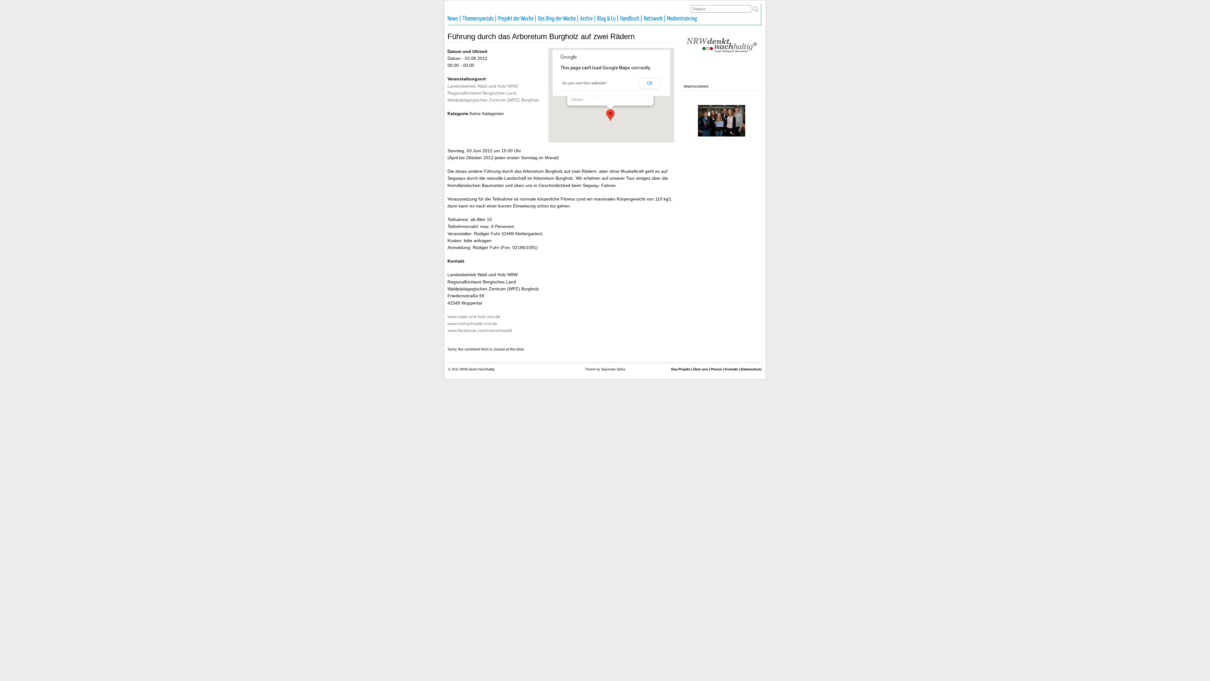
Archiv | (588, 19)
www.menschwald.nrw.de (472, 323)
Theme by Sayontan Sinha (605, 369)
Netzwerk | (655, 19)
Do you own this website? (584, 83)
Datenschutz (751, 369)
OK (650, 83)
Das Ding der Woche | (558, 19)
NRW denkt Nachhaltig (477, 369)
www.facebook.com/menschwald (479, 330)
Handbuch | (631, 19)
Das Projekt (680, 369)
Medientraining (682, 19)
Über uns (700, 369)
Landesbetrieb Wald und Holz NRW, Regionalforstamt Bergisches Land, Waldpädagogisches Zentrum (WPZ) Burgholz (493, 93)
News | (454, 19)
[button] (610, 115)
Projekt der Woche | (517, 19)
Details (577, 99)
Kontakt (731, 369)
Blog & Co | (608, 19)
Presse (716, 369)
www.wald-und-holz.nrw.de (473, 316)
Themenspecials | (480, 19)
